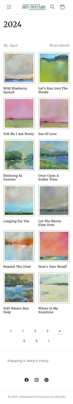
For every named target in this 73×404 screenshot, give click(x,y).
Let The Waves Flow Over (49, 223)
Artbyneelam (28, 397)
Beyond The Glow (17, 266)
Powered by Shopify (51, 397)
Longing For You (16, 221)
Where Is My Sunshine (48, 310)
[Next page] (49, 341)
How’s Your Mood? (52, 266)
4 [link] (59, 331)
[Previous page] (11, 331)
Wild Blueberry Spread (15, 90)
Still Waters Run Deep (16, 310)
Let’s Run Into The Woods (53, 90)
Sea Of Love (47, 134)
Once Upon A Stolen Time (48, 177)
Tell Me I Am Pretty (18, 134)
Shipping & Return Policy (27, 361)
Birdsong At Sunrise (12, 177)
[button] (9, 7)
